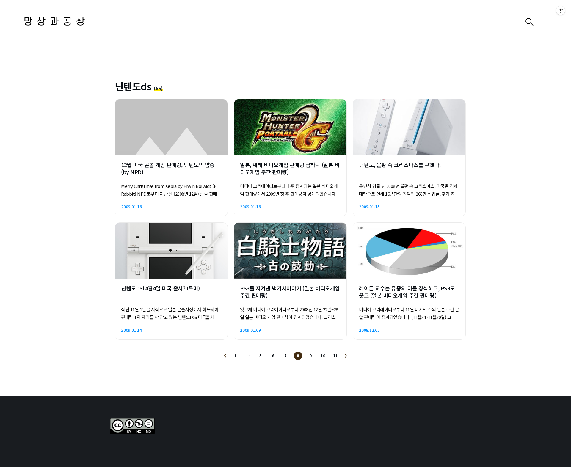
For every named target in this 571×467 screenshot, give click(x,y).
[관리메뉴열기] (560, 10)
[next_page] (345, 356)
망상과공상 (56, 22)
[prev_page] (225, 356)
